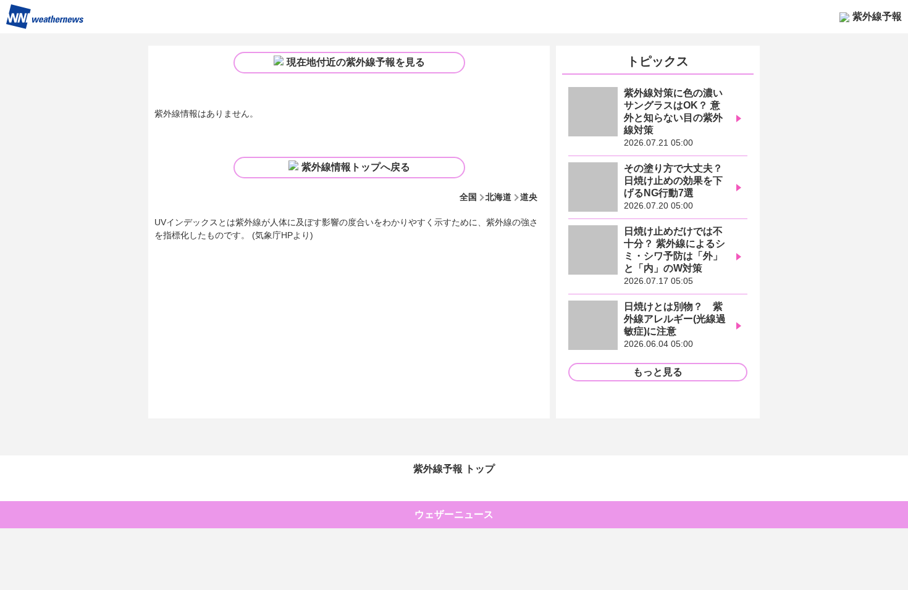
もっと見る (658, 372)
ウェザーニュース (454, 514)
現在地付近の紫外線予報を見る (356, 62)
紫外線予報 (877, 16)
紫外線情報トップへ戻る (355, 167)
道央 (528, 197)
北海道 (498, 197)
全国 (468, 197)
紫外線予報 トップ (454, 468)
